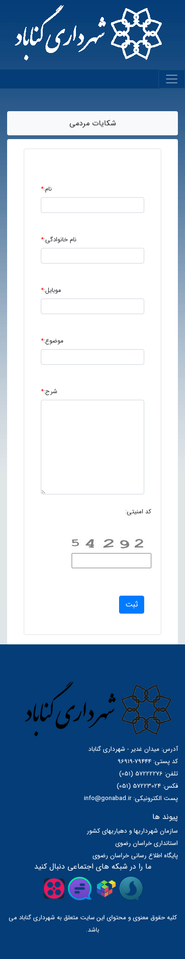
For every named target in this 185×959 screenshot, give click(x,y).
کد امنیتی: (138, 512)
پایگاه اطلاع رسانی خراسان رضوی (135, 856)
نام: (46, 189)
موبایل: (51, 290)
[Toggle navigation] (171, 79)
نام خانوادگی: (58, 240)
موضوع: (52, 341)
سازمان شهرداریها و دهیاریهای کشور (132, 831)
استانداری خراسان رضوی (146, 843)
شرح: (49, 391)
